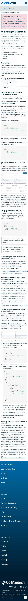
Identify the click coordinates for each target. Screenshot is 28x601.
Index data (6, 69)
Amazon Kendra (13, 300)
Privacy (4, 525)
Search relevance (4, 12)
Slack (3, 482)
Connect (4, 541)
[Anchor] (10, 63)
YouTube (4, 555)
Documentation (6, 8)
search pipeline (16, 436)
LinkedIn (4, 550)
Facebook (5, 564)
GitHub (4, 478)
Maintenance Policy (9, 507)
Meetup (4, 559)
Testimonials (6, 516)
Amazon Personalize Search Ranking (12, 273)
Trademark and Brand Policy (13, 521)
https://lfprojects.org (7, 598)
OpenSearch (9, 3)
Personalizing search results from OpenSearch (13, 458)
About (3, 498)
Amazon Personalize (12, 452)
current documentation (17, 21)
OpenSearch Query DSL (7, 112)
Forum (4, 473)
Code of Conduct (8, 469)
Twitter (4, 546)
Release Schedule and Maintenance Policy (14, 26)
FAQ (2, 512)
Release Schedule (8, 503)
